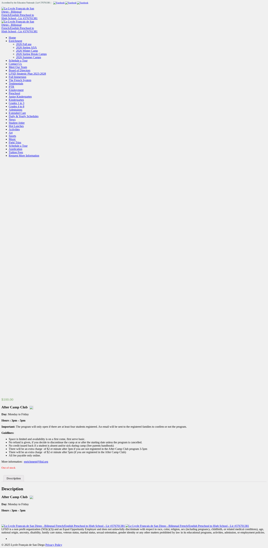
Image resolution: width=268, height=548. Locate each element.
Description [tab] (14, 478)
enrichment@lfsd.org (36, 461)
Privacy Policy (53, 544)
